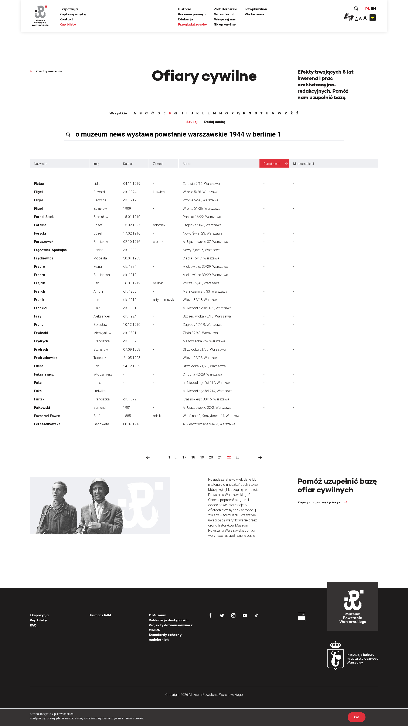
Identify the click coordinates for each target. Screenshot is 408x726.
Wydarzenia (254, 14)
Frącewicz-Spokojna (50, 250)
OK (356, 717)
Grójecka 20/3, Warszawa (202, 225)
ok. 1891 (129, 333)
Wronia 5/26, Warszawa (200, 192)
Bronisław (101, 217)
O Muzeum (157, 615)
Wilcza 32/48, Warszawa (201, 283)
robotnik (159, 225)
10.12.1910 (131, 325)
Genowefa (101, 424)
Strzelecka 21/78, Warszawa (204, 366)
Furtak (39, 399)
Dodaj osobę (214, 122)
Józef (98, 225)
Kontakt (66, 19)
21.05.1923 (131, 358)
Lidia (97, 184)
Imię (96, 163)
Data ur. (128, 163)
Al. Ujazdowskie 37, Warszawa (205, 242)
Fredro (39, 267)
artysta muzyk (163, 300)
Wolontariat (224, 14)
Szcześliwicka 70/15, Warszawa (207, 316)
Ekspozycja (69, 9)
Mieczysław (102, 333)
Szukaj (192, 122)
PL (367, 8)
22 (229, 457)
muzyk (158, 283)
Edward (99, 192)
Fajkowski (42, 408)
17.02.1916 (131, 233)
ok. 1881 (129, 308)
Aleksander (102, 316)
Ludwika (100, 391)
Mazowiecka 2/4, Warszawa (204, 341)
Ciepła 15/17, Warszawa (201, 258)
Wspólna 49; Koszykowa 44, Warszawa (212, 416)
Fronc (38, 325)
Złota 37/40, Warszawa (200, 333)
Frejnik (39, 283)
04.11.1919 (131, 184)
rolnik (157, 416)
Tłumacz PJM (100, 615)
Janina (98, 250)
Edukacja (185, 19)
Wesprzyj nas (224, 19)
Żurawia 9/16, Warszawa (201, 184)
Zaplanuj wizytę (72, 14)
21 (220, 457)
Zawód (158, 163)
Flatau (39, 184)
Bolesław (100, 325)
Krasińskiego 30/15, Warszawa (206, 399)
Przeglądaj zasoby (192, 24)
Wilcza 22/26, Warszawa (201, 358)
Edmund (100, 408)
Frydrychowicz (45, 358)
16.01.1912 (131, 283)
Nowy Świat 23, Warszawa (202, 233)
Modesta (100, 258)
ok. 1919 (129, 200)
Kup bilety (68, 24)
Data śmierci (272, 163)
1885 (127, 416)
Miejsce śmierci (303, 163)
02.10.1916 (131, 242)
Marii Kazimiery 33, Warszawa (205, 291)
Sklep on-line (224, 24)
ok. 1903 (129, 291)
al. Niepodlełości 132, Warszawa (207, 308)
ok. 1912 (129, 275)
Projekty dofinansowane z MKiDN (171, 627)
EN (373, 8)
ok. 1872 (129, 399)
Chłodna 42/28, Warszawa (202, 374)
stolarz (158, 242)
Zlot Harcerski (225, 9)
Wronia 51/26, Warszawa (201, 208)
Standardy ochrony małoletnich (165, 637)
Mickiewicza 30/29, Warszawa (205, 267)
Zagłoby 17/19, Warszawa (202, 325)
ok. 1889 (129, 250)
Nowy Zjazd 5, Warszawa (202, 250)
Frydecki (41, 333)
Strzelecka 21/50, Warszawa (204, 349)
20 (211, 457)
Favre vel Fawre (47, 416)
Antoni (98, 291)
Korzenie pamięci (192, 14)
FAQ (33, 625)
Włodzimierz (103, 374)
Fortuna (40, 225)
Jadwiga (100, 200)
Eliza (97, 308)
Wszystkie (118, 113)
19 (202, 457)
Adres (187, 163)
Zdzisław (100, 208)
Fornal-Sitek (44, 217)
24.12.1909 (131, 366)
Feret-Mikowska (47, 424)
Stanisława (102, 275)
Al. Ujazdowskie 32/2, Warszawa (207, 408)
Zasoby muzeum (48, 71)
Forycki (40, 233)
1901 (127, 408)
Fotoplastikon (256, 9)
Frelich (39, 291)
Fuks (38, 383)
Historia (184, 9)
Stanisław (101, 242)
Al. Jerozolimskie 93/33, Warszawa (209, 424)
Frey (37, 316)
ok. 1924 (129, 192)
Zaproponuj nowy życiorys (319, 502)
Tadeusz (100, 358)
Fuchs (39, 366)
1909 (127, 208)
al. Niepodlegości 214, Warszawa (207, 383)
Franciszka (102, 341)
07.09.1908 (131, 349)
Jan (96, 283)
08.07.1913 (131, 424)
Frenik (39, 300)
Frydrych (41, 341)
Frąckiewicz (43, 258)
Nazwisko (40, 163)
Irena (97, 383)
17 (184, 457)
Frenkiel (40, 308)
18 (193, 457)
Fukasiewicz (44, 374)
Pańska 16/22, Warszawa (202, 217)
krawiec (159, 192)
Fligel (38, 192)
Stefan (98, 416)
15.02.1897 (131, 225)
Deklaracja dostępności (168, 620)
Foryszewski (44, 242)
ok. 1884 (129, 267)
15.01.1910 (131, 217)
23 (238, 457)
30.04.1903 (131, 258)
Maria (98, 267)
